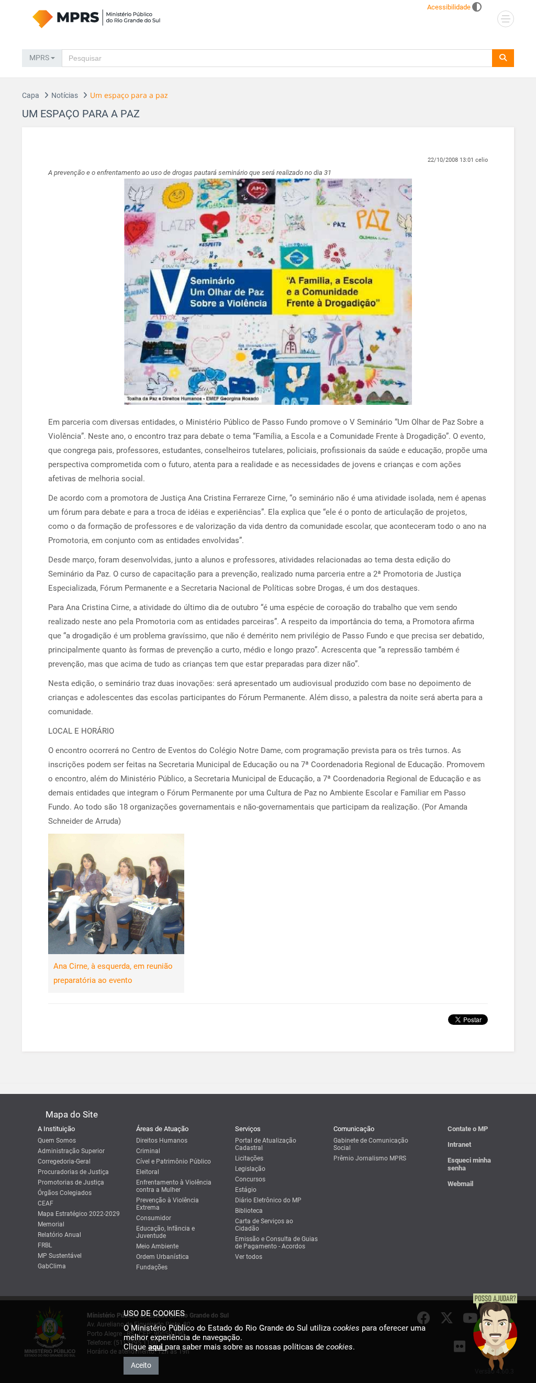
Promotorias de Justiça (71, 1182)
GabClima (52, 1266)
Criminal (148, 1151)
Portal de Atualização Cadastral (265, 1144)
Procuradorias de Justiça (73, 1172)
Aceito (141, 1365)
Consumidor (153, 1218)
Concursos (250, 1179)
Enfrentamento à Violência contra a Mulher (173, 1186)
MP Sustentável (60, 1255)
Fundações (152, 1267)
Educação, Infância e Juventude (165, 1232)
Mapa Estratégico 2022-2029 (79, 1214)
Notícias (64, 95)
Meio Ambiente (157, 1246)
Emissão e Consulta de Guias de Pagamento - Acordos (276, 1242)
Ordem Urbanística (162, 1256)
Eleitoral (147, 1172)
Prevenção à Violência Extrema (167, 1204)
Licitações (249, 1158)
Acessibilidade (449, 7)
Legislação (250, 1168)
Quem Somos (57, 1140)
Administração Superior (71, 1151)
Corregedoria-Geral (64, 1161)
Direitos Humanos (161, 1140)
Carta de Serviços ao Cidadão (264, 1225)
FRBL (45, 1245)
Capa (30, 95)
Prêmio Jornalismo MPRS (369, 1158)
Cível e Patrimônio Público (173, 1161)
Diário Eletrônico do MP (268, 1200)
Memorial (51, 1224)
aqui (156, 1347)
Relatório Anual (59, 1234)
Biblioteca (249, 1210)
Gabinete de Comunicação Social (370, 1144)
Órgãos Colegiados (65, 1193)
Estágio (245, 1189)
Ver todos (248, 1256)
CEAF (45, 1203)
